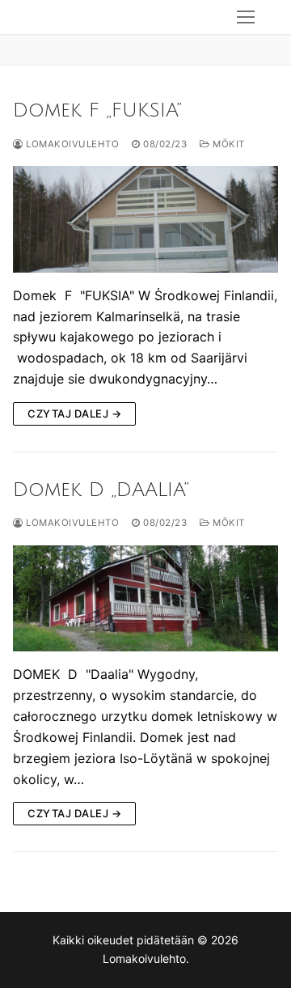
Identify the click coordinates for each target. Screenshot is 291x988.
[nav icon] (246, 17)
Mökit (227, 144)
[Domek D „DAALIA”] (145, 598)
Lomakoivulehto (71, 144)
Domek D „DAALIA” (101, 489)
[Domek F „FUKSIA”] (145, 219)
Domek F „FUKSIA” (97, 110)
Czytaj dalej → (74, 413)
